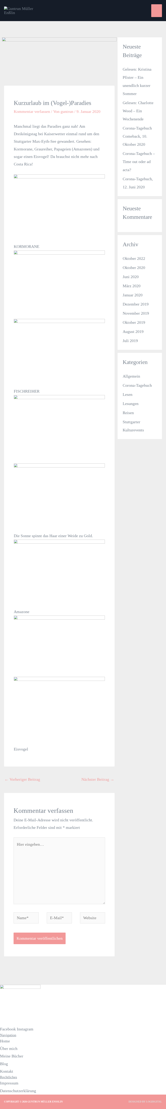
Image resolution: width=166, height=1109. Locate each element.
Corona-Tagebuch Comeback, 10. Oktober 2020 (137, 136)
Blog (4, 1063)
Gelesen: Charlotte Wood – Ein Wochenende (138, 110)
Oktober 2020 (134, 267)
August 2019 (133, 331)
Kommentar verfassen (32, 111)
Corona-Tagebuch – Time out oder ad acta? (139, 161)
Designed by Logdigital (145, 1101)
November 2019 (136, 313)
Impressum (9, 1083)
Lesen (127, 394)
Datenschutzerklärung (18, 1090)
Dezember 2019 (136, 304)
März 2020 (131, 286)
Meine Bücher (11, 1056)
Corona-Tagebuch (137, 385)
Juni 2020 (131, 276)
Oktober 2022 (134, 258)
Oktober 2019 (134, 322)
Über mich (8, 1048)
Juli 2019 (130, 340)
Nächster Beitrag (97, 779)
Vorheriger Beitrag (22, 779)
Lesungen (130, 403)
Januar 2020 (133, 295)
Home (5, 1041)
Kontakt (6, 1071)
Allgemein (131, 376)
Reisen (128, 412)
